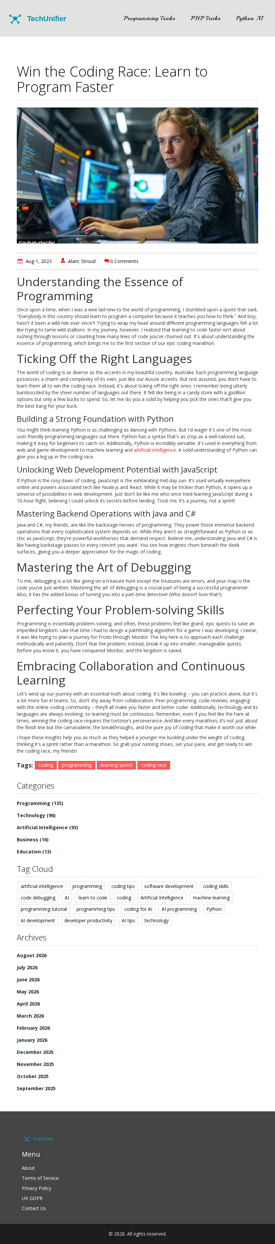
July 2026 (27, 967)
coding (46, 765)
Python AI (249, 18)
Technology (36, 815)
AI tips (128, 920)
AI (67, 897)
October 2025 (33, 1076)
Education (34, 851)
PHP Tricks (206, 18)
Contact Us (34, 1208)
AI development (38, 920)
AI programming (179, 909)
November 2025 (35, 1064)
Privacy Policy (36, 1188)
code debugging (38, 897)
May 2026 (28, 991)
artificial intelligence (155, 450)
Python (214, 909)
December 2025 (35, 1052)
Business (33, 839)
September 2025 (36, 1088)
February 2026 (33, 1028)
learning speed (116, 765)
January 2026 (32, 1040)
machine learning (211, 897)
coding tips (123, 886)
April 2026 (28, 1004)
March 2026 (30, 1016)
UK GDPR (32, 1198)
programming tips (95, 909)
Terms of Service (40, 1178)
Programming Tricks (149, 18)
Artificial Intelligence (47, 827)
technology (157, 920)
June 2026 (28, 979)
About (28, 1168)
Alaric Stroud (82, 261)
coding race (153, 765)
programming (77, 765)
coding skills (216, 886)
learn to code (92, 897)
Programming (40, 803)
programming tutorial (44, 909)
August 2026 (32, 955)
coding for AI (138, 909)
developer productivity (88, 920)
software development (169, 886)
